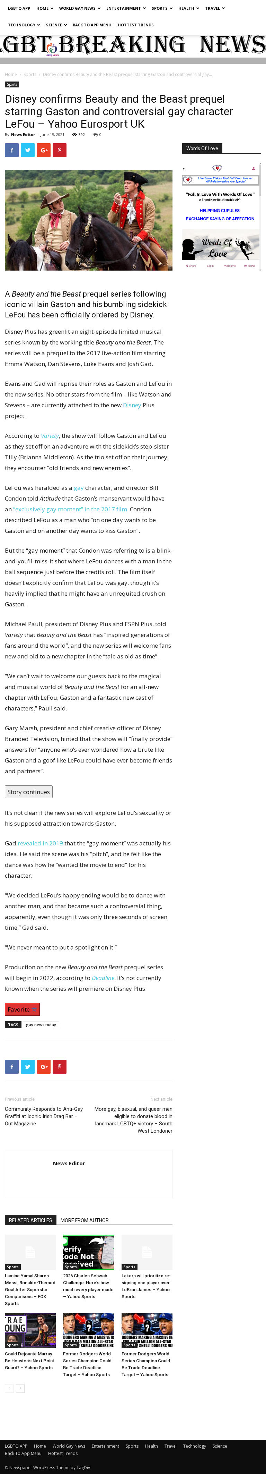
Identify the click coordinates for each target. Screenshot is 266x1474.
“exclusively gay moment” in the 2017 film (70, 509)
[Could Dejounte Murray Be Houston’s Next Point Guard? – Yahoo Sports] (30, 1330)
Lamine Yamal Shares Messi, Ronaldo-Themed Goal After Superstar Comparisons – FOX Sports (30, 1289)
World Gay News (77, 8)
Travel (212, 8)
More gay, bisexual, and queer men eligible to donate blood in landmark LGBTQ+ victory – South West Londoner (133, 1120)
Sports (160, 8)
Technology (21, 24)
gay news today (41, 1024)
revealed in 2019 (40, 843)
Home (42, 8)
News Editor (23, 134)
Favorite (19, 1009)
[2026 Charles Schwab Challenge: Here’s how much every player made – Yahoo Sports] (88, 1252)
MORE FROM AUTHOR (85, 1220)
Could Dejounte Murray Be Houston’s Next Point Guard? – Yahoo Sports (29, 1360)
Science (54, 24)
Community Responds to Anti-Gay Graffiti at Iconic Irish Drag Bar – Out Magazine (44, 1116)
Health (186, 8)
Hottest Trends (136, 24)
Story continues (29, 792)
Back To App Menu (92, 24)
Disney (132, 405)
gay (79, 488)
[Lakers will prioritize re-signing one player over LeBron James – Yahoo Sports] (147, 1252)
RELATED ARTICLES (30, 1220)
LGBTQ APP (19, 8)
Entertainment (123, 8)
